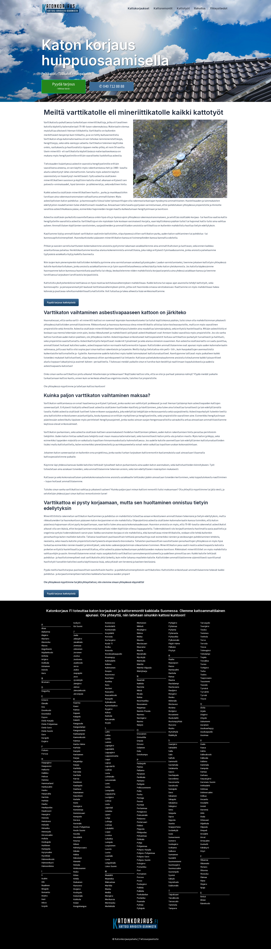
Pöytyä (171, 650)
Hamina (44, 780)
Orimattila (141, 737)
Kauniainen (78, 792)
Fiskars (44, 750)
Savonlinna (173, 778)
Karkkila (77, 768)
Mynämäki (141, 654)
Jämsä (76, 687)
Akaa (43, 628)
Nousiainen (142, 704)
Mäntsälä (141, 660)
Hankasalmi (46, 786)
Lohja (107, 818)
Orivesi (140, 744)
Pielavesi (141, 818)
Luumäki (109, 856)
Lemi (107, 783)
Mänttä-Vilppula (144, 667)
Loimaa (108, 825)
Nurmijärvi (141, 718)
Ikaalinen (45, 885)
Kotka (108, 647)
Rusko (171, 728)
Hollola (44, 838)
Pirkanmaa (142, 836)
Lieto (107, 804)
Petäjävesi (142, 811)
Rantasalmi (173, 669)
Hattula (44, 800)
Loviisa (108, 835)
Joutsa (76, 656)
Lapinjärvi (109, 745)
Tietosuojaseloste (149, 939)
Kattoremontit (163, 8)
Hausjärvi (45, 814)
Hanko (44, 790)
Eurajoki (45, 738)
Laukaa (108, 769)
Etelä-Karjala (47, 720)
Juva (75, 676)
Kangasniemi (79, 730)
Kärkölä (108, 716)
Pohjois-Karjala (144, 849)
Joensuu (77, 645)
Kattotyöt (183, 8)
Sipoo (171, 816)
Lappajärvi (110, 752)
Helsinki (45, 824)
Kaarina (76, 702)
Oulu (139, 751)
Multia (139, 636)
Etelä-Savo (46, 727)
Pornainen (141, 873)
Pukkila (140, 887)
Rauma (171, 680)
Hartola (44, 797)
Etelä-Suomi (47, 731)
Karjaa (76, 765)
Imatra (44, 895)
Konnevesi (110, 623)
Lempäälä (109, 790)
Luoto (108, 852)
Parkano (140, 780)
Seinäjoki (172, 789)
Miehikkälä (110, 906)
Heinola (45, 818)
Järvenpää (78, 694)
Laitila (108, 738)
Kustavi (108, 688)
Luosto (108, 849)
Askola (44, 669)
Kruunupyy (110, 657)
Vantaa (203, 771)
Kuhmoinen (110, 667)
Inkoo (44, 902)
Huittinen (45, 845)
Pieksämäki (142, 815)
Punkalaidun (142, 894)
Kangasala (78, 723)
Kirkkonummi (79, 868)
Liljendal (109, 807)
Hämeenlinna (47, 866)
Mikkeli (140, 626)
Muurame (141, 647)
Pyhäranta (173, 633)
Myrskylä (141, 657)
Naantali (140, 680)
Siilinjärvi (172, 806)
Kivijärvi (77, 889)
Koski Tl (109, 643)
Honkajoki (46, 842)
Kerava (76, 820)
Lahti (107, 731)
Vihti (202, 813)
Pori (139, 870)
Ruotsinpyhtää (175, 721)
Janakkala (77, 642)
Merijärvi (109, 896)
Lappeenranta (111, 756)
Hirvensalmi (47, 835)
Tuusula (203, 685)
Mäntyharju (142, 671)
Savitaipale (173, 775)
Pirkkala (140, 839)
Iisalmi (44, 878)
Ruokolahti (173, 718)
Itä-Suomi (77, 626)
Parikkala (141, 777)
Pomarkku (141, 867)
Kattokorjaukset (138, 8)
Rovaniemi (173, 714)
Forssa (44, 753)
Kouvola (109, 650)
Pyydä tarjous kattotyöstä (61, 302)
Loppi (107, 831)
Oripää (140, 740)
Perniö (140, 801)
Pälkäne (172, 647)
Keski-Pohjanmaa (81, 827)
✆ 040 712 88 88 (111, 86)
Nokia (139, 697)
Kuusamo (109, 691)
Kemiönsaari (79, 813)
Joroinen (77, 652)
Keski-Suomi (79, 830)
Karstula (77, 771)
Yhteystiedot (218, 8)
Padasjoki (141, 763)
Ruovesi (172, 725)
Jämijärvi (77, 683)
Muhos (140, 633)
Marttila (108, 885)
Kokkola (77, 899)
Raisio (171, 666)
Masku (108, 889)
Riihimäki (172, 700)
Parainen (141, 773)
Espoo (44, 717)
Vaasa (203, 747)
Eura (43, 734)
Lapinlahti (109, 749)
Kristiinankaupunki (113, 654)
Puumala (141, 901)
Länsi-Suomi (111, 866)
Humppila (45, 849)
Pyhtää (140, 905)
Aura (43, 673)
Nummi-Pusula (143, 711)
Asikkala (45, 662)
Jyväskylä (77, 680)
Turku (203, 671)
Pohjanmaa (142, 846)
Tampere (172, 908)
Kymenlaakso (111, 705)
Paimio (140, 767)
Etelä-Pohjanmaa (49, 724)
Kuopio (108, 671)
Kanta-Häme (79, 744)
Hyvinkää (45, 855)
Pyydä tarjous (63, 85)
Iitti (43, 882)
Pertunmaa (142, 808)
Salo (170, 754)
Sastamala (173, 765)
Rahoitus (200, 8)
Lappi (107, 759)
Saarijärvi (172, 744)
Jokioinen (77, 649)
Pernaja (140, 798)
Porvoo (140, 877)
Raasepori (173, 662)
